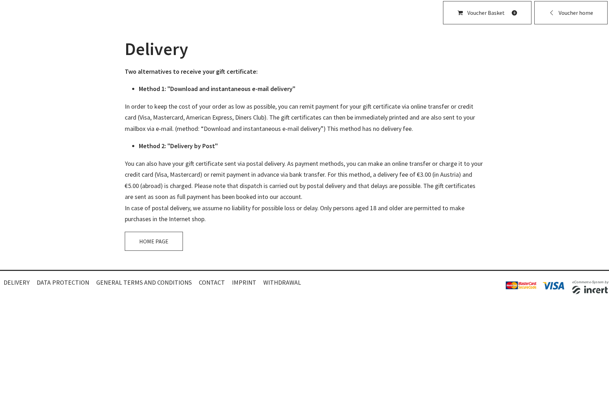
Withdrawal (282, 282)
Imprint (244, 282)
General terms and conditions (144, 282)
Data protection (63, 282)
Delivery (17, 282)
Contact (212, 282)
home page (153, 241)
